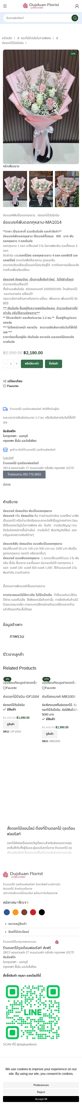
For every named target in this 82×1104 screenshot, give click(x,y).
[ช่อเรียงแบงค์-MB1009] (57, 678)
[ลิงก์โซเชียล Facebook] (5, 394)
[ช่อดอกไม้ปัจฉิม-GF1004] (20, 678)
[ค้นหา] (74, 18)
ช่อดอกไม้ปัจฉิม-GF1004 (21, 696)
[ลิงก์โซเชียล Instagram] (24, 912)
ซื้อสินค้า (53, 364)
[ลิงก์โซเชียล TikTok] (42, 912)
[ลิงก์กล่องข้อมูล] (31, 945)
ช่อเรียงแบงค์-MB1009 (58, 696)
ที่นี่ (39, 975)
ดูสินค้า (11, 724)
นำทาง (7, 484)
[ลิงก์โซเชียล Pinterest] (17, 394)
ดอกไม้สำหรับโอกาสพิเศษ (36, 38)
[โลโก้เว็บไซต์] (41, 6)
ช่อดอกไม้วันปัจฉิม (13, 43)
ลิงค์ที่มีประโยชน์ (18, 932)
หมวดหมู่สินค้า (17, 924)
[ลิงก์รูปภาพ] (23, 874)
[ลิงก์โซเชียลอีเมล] (13, 394)
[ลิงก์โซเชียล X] (9, 394)
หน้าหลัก (7, 38)
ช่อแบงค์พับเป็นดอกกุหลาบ (19, 215)
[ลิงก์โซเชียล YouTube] (33, 912)
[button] (41, 924)
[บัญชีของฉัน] (77, 6)
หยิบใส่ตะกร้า (32, 364)
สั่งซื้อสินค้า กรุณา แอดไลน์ (20, 975)
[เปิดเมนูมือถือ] (5, 6)
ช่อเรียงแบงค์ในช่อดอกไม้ (57, 705)
